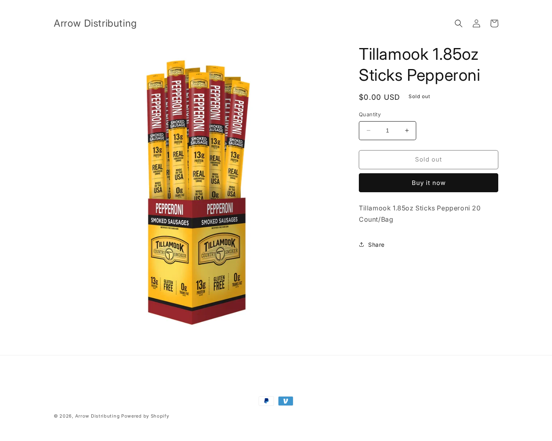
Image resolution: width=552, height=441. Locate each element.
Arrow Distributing (97, 416)
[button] (459, 23)
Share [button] (376, 244)
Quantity (370, 114)
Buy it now (429, 183)
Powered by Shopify (145, 416)
